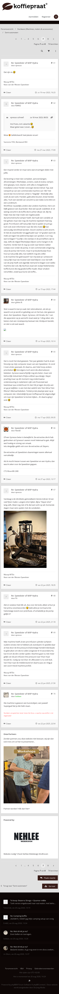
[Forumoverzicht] (25, 6)
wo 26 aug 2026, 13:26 (19, 938)
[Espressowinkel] (26, 802)
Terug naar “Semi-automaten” (15, 886)
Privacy (29, 968)
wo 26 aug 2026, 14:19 (21, 908)
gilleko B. (18, 302)
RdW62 (18, 105)
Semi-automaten (11, 32)
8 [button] (48, 39)
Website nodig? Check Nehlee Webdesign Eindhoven (26, 854)
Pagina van (40, 44)
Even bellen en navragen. (21, 934)
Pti (16, 598)
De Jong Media (39, 987)
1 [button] (21, 39)
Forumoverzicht (7, 29)
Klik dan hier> (24, 808)
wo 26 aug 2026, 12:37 (20, 954)
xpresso (18, 65)
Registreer (46, 16)
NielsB (17, 430)
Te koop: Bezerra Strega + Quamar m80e (28, 900)
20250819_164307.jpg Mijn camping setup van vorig (32, 918)
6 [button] (38, 39)
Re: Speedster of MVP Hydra (24, 63)
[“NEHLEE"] (26, 851)
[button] (16, 39)
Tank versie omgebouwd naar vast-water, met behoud (33, 903)
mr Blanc (7, 954)
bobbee (18, 696)
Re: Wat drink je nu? (19, 931)
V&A (22, 968)
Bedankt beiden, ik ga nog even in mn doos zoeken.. (32, 949)
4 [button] (28, 39)
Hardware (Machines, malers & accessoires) (35, 29)
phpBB (13, 984)
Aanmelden (33, 16)
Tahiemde (7, 908)
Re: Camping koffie (18, 916)
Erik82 (5, 923)
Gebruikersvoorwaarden (44, 968)
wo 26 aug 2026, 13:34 (18, 923)
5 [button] (33, 39)
